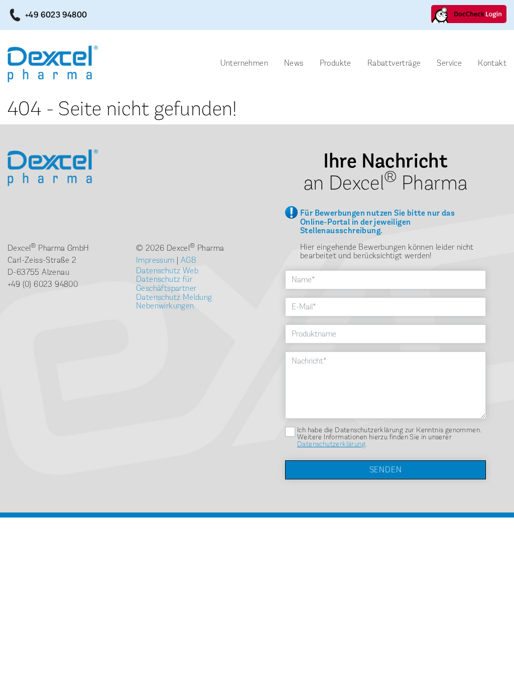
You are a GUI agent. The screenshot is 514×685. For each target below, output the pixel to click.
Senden (385, 469)
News (294, 63)
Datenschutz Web (167, 270)
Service (449, 63)
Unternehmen (244, 63)
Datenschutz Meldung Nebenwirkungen (174, 301)
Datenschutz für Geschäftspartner (166, 283)
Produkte (335, 63)
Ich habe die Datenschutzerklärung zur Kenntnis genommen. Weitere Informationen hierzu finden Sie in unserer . (389, 437)
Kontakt (492, 63)
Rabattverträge (394, 63)
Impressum (155, 260)
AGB (188, 260)
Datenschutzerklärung (331, 444)
